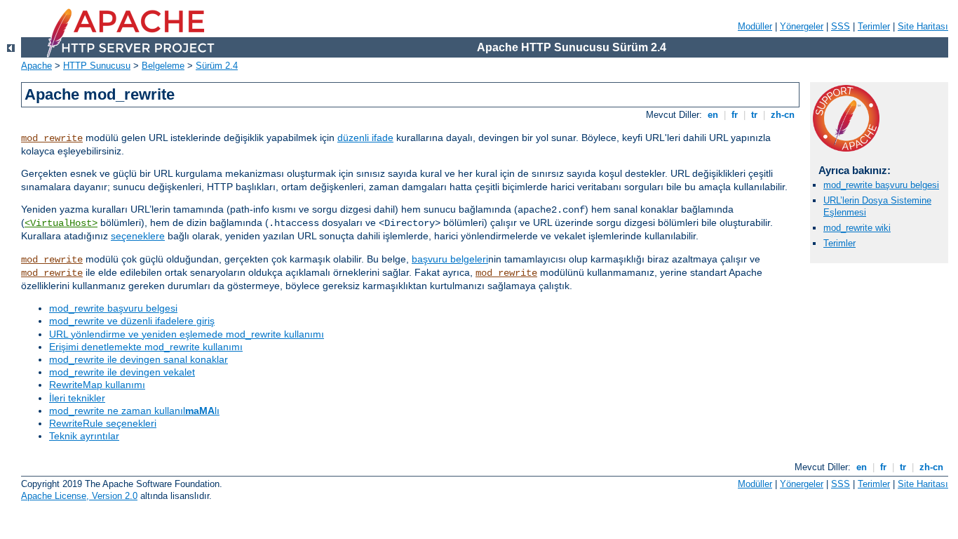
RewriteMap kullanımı (97, 384)
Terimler (874, 26)
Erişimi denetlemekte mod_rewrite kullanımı (146, 346)
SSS (840, 26)
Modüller (755, 26)
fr (735, 114)
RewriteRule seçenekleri (102, 423)
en (713, 114)
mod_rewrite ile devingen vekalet (122, 372)
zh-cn (782, 114)
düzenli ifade (365, 137)
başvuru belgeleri (450, 259)
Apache (36, 65)
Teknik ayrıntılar (84, 435)
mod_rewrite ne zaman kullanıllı (134, 410)
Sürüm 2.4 (217, 65)
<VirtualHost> (61, 223)
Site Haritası (923, 26)
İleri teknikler (77, 398)
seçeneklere (138, 235)
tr (754, 114)
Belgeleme (163, 65)
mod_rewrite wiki (857, 227)
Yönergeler (801, 26)
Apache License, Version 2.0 (79, 496)
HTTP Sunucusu (96, 65)
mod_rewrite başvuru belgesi (113, 308)
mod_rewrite (52, 138)
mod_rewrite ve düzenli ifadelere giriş (132, 320)
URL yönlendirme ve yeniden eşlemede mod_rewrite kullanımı (186, 334)
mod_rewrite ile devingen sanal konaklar (138, 359)
